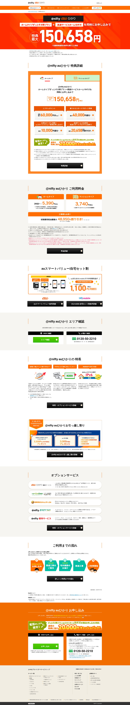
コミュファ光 (33, 687)
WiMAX (46, 685)
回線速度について (33, 395)
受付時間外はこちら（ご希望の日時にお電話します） (80, 655)
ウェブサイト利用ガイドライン (70, 699)
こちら (51, 51)
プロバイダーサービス (32, 11)
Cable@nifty (61, 681)
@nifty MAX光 (33, 693)
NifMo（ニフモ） (46, 681)
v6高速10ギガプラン (34, 691)
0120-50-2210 (86, 338)
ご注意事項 (79, 615)
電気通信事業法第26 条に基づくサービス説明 (64, 615)
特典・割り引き (78, 673)
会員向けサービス (79, 684)
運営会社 (88, 699)
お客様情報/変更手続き (95, 678)
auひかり (32, 681)
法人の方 (77, 686)
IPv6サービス (47, 677)
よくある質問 (78, 675)
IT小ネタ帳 (77, 688)
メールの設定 (93, 682)
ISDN (60, 677)
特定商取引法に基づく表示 (56, 699)
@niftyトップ (99, 3)
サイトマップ (78, 680)
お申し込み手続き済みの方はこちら (77, 657)
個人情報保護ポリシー (96, 699)
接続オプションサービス (48, 676)
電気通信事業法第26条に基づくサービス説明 (39, 699)
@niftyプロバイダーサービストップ (39, 669)
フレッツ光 (32, 689)
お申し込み (45, 646)
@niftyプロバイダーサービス (35, 676)
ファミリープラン (79, 682)
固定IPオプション (48, 679)
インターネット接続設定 (95, 684)
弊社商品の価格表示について (76, 595)
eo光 (31, 685)
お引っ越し (92, 676)
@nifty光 (32, 679)
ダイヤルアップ (62, 679)
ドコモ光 (32, 683)
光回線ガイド (78, 678)
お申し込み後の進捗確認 (95, 680)
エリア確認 (45, 339)
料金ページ (55, 228)
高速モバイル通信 (47, 683)
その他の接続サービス (62, 676)
